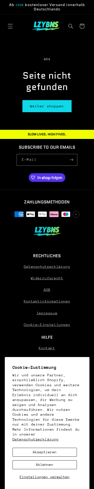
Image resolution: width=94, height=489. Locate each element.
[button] (10, 26)
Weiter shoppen (47, 106)
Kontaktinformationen (47, 301)
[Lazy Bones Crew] (47, 231)
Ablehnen (44, 464)
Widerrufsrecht (47, 278)
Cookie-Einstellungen (47, 325)
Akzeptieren (45, 452)
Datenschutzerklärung (36, 439)
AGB (47, 290)
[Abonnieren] (71, 160)
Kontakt (47, 348)
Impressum (47, 313)
